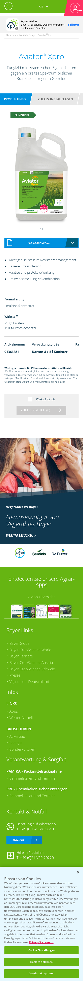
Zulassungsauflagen (55, 99)
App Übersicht (43, 596)
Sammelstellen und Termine (32, 778)
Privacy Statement (41, 942)
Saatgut (15, 742)
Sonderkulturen (22, 749)
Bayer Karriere (21, 656)
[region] (41, 924)
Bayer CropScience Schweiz (32, 668)
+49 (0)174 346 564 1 (37, 829)
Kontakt (18, 840)
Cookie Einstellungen (41, 950)
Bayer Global (19, 643)
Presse (14, 675)
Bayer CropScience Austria (31, 662)
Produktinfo (15, 99)
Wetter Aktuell (21, 717)
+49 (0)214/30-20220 (37, 857)
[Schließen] (3, 24)
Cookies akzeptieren (41, 973)
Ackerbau (17, 736)
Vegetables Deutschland (29, 681)
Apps (13, 711)
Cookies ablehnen (41, 962)
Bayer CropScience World (30, 649)
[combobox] (41, 243)
